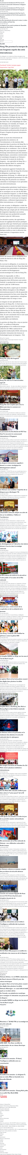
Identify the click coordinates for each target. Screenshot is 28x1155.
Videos (1, 1027)
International (2, 1137)
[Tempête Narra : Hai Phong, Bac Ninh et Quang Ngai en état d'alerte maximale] (9, 699)
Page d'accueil (3, 1132)
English (1, 33)
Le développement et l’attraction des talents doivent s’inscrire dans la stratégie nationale (14, 546)
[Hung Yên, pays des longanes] (10, 350)
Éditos (1, 1135)
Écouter (1, 1065)
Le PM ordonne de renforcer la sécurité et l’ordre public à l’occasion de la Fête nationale (13, 577)
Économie (2, 1143)
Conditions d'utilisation (4, 1110)
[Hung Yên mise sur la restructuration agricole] (10, 372)
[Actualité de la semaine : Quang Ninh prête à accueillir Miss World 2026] (3, 1085)
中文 (1, 38)
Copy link (11, 67)
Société (2, 44)
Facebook (3, 65)
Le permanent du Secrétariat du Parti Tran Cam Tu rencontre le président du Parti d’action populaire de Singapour (13, 14)
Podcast (2, 1049)
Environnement (3, 1149)
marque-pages (16, 65)
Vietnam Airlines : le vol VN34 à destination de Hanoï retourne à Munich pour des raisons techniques (14, 979)
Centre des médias (4, 1152)
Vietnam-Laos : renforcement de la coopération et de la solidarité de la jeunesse (11, 609)
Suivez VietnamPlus (4, 341)
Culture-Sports (3, 1144)
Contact (1, 1121)
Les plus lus (3, 974)
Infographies (3, 1004)
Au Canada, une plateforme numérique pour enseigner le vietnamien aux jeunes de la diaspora (14, 995)
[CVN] (14, 1097)
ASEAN (1, 1140)
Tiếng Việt (2, 32)
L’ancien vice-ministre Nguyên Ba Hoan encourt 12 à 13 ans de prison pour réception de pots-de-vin (12, 895)
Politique (2, 1134)
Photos (13, 1154)
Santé (1, 1148)
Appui (1, 1113)
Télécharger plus (3, 973)
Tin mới (2, 1)
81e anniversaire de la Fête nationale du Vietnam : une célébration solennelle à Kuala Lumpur (12, 843)
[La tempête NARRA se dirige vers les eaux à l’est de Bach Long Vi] (9, 649)
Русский (2, 39)
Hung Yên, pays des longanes (9, 358)
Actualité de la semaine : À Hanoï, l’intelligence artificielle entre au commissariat (11, 1061)
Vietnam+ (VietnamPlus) (5, 30)
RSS (1, 1112)
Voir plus (2, 417)
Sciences (2, 1146)
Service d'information (4, 1118)
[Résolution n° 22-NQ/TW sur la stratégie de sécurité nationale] (11, 1013)
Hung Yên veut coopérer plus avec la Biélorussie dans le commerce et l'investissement (12, 407)
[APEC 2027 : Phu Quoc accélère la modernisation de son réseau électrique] (10, 1035)
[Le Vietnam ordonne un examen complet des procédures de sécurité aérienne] (9, 862)
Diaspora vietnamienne (5, 1138)
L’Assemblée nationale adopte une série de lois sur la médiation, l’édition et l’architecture (13, 514)
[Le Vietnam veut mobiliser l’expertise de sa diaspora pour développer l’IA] (9, 482)
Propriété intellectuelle (4, 1109)
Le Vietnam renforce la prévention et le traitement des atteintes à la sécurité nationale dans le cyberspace (12, 734)
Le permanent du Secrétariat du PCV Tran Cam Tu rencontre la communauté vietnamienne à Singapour (13, 434)
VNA (1, 1116)
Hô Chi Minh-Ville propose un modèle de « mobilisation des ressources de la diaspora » (13, 953)
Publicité (2, 1120)
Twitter (8, 65)
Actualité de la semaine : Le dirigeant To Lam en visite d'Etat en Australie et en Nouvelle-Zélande (12, 1077)
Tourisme (2, 1151)
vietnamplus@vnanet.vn (8, 1127)
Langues (2, 1115)
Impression (3, 67)
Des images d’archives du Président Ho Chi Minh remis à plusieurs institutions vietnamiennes (13, 767)
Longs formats (3, 1154)
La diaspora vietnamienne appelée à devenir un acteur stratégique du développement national (11, 465)
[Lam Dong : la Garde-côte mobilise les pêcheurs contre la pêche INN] (9, 626)
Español (1, 36)
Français (2, 35)
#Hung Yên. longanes (4, 338)
